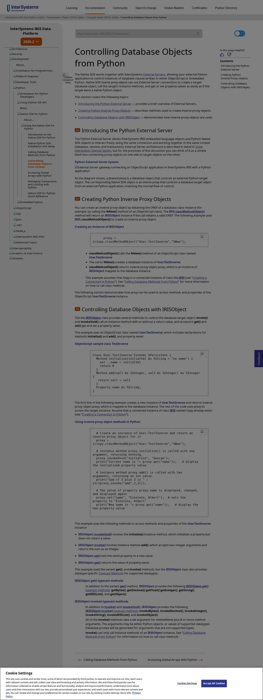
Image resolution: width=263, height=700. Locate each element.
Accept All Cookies (214, 683)
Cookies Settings (187, 683)
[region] (131, 683)
